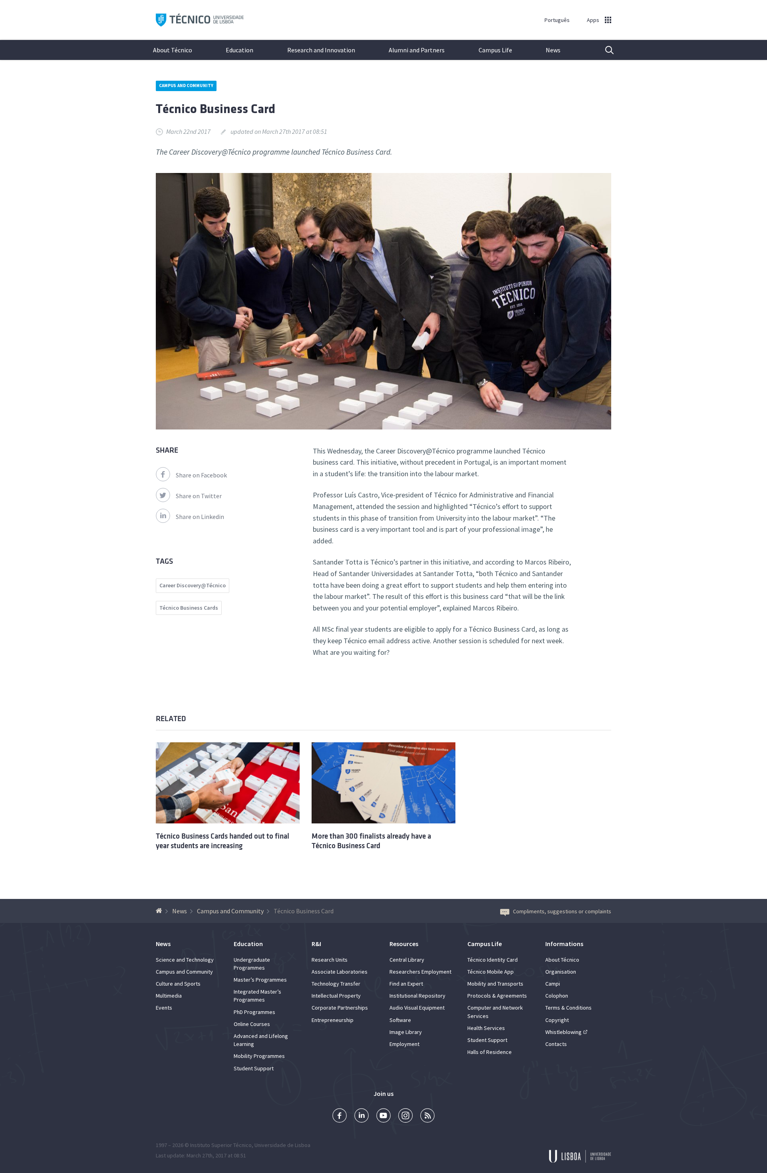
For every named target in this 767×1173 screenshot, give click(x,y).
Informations (564, 944)
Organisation (560, 971)
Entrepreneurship (333, 1020)
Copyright (557, 1020)
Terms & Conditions (568, 1007)
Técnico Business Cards (188, 607)
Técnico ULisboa (200, 20)
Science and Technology (185, 959)
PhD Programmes (254, 1012)
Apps (593, 20)
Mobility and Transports (495, 983)
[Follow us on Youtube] (383, 1116)
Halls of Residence (489, 1052)
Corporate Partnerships (340, 1007)
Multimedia (169, 995)
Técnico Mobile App (490, 971)
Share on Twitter (199, 496)
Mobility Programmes (259, 1056)
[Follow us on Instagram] (405, 1116)
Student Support (254, 1068)
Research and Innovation (321, 50)
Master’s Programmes (260, 979)
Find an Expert (406, 983)
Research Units (330, 959)
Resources (403, 944)
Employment (404, 1044)
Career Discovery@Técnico (192, 585)
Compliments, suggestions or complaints (562, 911)
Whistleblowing (563, 1032)
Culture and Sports (178, 983)
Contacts (556, 1044)
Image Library (405, 1032)
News (553, 50)
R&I (316, 944)
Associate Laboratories (340, 971)
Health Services (486, 1028)
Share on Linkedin (200, 517)
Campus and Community (186, 85)
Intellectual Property (336, 995)
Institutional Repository (417, 995)
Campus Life (495, 50)
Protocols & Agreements (497, 995)
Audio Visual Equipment (417, 1007)
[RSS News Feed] (427, 1116)
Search (604, 50)
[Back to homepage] (160, 911)
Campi (552, 983)
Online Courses (252, 1024)
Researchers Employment (420, 971)
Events (164, 1007)
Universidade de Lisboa (282, 1145)
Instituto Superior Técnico (221, 1145)
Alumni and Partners (417, 50)
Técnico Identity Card (492, 959)
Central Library (406, 959)
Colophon (556, 995)
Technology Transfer (336, 983)
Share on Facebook (201, 475)
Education (239, 50)
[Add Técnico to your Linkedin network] (361, 1116)
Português (557, 20)
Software (400, 1020)
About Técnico (172, 50)
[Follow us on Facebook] (339, 1116)
